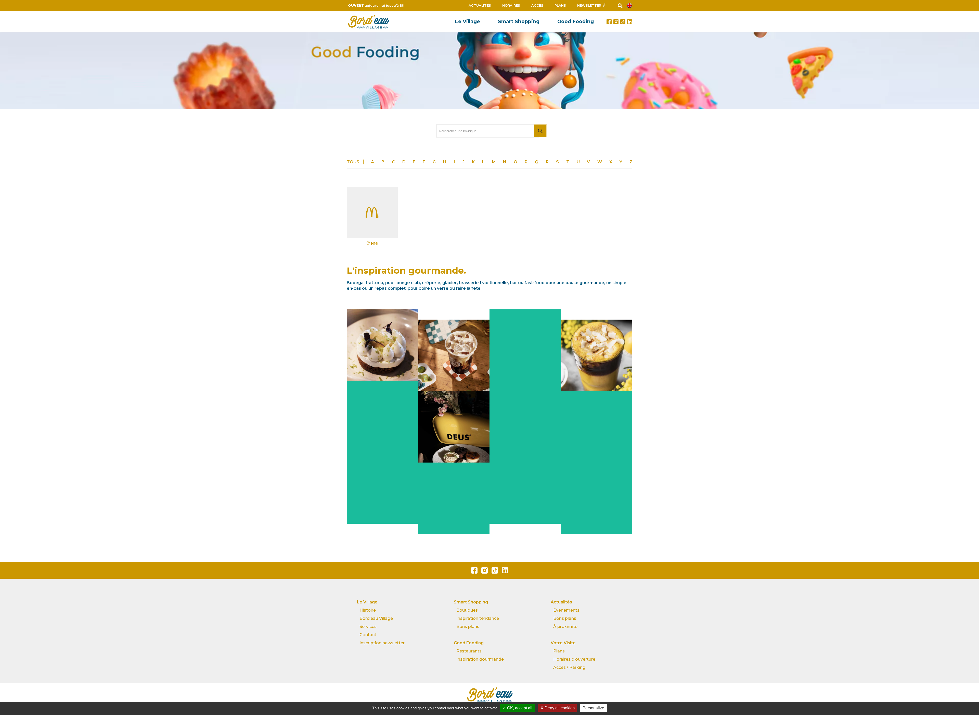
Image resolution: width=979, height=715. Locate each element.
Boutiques (467, 610)
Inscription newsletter (382, 642)
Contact (367, 634)
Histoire (367, 610)
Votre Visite (563, 642)
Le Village (467, 21)
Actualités (480, 5)
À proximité (565, 626)
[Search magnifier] (540, 130)
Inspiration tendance (477, 618)
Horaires (511, 5)
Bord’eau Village (376, 618)
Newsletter (589, 5)
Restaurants (469, 651)
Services (368, 626)
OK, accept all (519, 708)
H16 (374, 243)
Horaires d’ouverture (574, 659)
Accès (537, 5)
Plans (560, 5)
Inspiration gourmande (480, 659)
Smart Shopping (518, 21)
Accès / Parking (569, 667)
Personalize (593, 708)
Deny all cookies (559, 708)
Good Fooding (575, 21)
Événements (566, 610)
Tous (353, 162)
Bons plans (467, 626)
